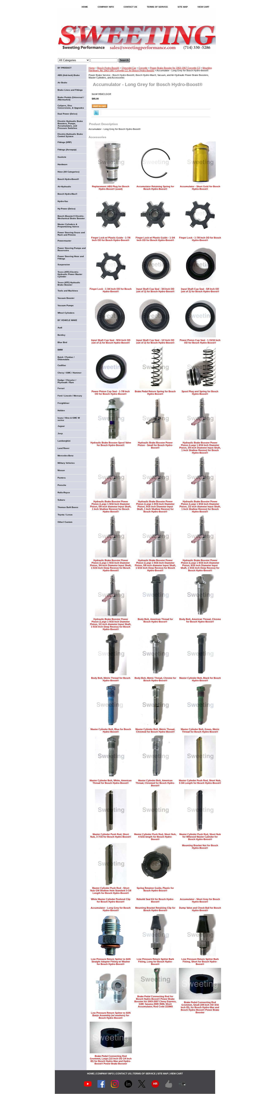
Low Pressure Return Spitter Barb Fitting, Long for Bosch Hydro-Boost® (155, 961)
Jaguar (61, 426)
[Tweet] (96, 114)
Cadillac (62, 365)
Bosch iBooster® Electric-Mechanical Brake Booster (71, 217)
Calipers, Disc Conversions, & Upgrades (71, 106)
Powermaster (64, 241)
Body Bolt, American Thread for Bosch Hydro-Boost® (155, 620)
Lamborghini (64, 441)
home (85, 7)
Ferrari (61, 388)
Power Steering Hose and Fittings (71, 257)
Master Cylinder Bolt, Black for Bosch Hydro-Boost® (200, 679)
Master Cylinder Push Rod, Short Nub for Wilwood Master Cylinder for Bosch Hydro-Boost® (200, 837)
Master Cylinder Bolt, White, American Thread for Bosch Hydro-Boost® (111, 781)
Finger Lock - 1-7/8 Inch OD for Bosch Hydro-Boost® (200, 238)
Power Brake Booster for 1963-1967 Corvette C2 (175, 68)
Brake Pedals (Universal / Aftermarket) (71, 98)
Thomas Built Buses (68, 507)
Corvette (143, 68)
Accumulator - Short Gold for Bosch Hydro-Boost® (200, 187)
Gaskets (62, 157)
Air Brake (62, 82)
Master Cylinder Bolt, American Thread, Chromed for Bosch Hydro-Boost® (155, 783)
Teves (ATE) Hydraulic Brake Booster (69, 283)
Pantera (62, 478)
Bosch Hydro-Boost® (108, 68)
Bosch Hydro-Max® (67, 194)
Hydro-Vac (63, 201)
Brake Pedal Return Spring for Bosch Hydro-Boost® (155, 392)
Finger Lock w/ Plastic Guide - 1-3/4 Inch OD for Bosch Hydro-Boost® (155, 238)
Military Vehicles (66, 463)
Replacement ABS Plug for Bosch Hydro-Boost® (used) (110, 187)
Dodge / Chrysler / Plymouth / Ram (67, 381)
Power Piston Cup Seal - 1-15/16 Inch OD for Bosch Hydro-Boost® (200, 341)
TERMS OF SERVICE (157, 7)
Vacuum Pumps (66, 305)
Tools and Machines (68, 291)
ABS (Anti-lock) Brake (69, 75)
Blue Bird (62, 342)
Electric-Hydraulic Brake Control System (70, 135)
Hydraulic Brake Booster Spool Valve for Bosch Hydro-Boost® (110, 443)
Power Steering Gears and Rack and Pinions (71, 233)
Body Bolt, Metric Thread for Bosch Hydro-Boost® (110, 679)
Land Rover (63, 448)
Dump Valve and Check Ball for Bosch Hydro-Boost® (200, 909)
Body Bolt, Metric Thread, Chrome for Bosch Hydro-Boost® (155, 679)
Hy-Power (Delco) (66, 208)
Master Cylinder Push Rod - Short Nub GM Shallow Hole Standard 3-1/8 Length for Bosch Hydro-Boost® (110, 890)
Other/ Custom (65, 522)
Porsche (62, 485)
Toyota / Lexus (65, 514)
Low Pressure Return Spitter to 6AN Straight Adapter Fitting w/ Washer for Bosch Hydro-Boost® (111, 961)
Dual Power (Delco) (67, 114)
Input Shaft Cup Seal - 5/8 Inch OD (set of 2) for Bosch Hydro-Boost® (200, 290)
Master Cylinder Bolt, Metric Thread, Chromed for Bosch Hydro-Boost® (155, 730)
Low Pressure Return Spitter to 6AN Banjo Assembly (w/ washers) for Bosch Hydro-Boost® (111, 1015)
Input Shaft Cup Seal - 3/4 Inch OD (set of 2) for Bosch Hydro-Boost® (155, 290)
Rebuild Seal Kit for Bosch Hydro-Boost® (155, 900)
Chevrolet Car (129, 68)
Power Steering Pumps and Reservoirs (72, 249)
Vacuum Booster (66, 298)
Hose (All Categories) (68, 172)
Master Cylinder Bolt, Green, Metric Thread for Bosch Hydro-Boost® (200, 730)
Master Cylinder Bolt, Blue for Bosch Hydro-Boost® (110, 730)
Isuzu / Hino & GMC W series (69, 419)
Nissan (61, 470)
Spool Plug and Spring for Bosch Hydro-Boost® (200, 392)
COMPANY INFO (106, 7)
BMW (60, 350)
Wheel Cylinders (66, 313)
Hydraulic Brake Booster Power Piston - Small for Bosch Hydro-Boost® (155, 445)
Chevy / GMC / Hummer (69, 373)
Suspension (64, 264)
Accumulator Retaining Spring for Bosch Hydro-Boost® (155, 187)
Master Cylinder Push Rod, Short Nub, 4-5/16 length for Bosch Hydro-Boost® (155, 837)
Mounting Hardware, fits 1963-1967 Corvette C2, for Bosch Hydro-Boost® (150, 69)
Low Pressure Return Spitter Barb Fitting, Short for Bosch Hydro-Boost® (200, 961)
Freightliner (63, 403)
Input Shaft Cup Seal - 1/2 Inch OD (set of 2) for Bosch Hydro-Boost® (155, 341)
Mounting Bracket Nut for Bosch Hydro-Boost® (200, 846)
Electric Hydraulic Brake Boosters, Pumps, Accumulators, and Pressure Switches (70, 124)
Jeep (60, 433)
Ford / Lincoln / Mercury (70, 396)
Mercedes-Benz (65, 455)
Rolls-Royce (64, 492)
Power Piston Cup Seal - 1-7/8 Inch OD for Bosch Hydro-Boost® (111, 392)
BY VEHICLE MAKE (67, 320)
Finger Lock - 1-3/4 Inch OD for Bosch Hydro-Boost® (111, 290)
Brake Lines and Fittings (70, 90)
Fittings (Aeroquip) (67, 149)
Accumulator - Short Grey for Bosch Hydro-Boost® (200, 900)
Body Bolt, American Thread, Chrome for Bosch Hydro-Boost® (200, 620)
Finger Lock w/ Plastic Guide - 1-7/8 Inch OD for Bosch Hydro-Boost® (110, 238)
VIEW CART (203, 7)
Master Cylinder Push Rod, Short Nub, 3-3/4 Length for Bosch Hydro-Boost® (200, 781)
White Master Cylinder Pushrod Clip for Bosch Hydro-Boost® (110, 900)
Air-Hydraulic (64, 186)
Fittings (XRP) (65, 142)
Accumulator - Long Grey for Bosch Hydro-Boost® (111, 909)
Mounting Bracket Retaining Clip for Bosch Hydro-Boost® (155, 909)
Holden (61, 410)
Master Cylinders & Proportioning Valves (68, 225)
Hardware (63, 164)
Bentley (61, 335)
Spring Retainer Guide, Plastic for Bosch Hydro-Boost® (155, 889)
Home (92, 68)
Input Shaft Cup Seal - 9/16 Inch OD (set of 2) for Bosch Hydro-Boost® (110, 341)
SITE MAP (183, 7)
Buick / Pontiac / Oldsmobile (66, 358)
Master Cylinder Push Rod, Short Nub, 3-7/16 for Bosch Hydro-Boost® (110, 835)
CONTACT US (130, 7)
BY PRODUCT (65, 68)
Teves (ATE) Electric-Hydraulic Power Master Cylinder (70, 274)
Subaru (61, 500)
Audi (60, 327)
